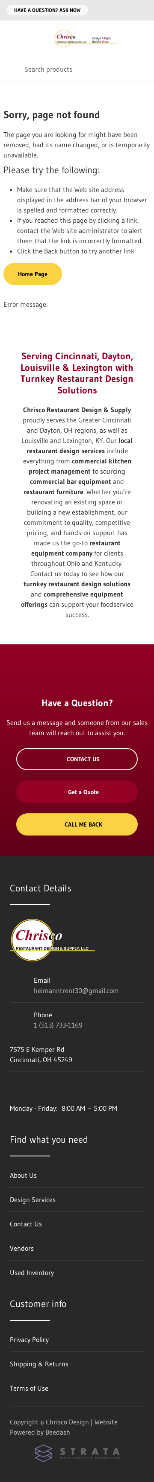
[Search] (12, 69)
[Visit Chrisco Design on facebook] (14, 1084)
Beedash (57, 1432)
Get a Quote (83, 792)
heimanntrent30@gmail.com (76, 990)
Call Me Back (83, 824)
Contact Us (83, 759)
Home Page (32, 274)
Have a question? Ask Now (47, 10)
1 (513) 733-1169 (58, 1025)
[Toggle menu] (12, 38)
